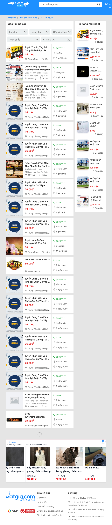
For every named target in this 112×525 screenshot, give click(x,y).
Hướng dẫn (42, 501)
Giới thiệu (41, 497)
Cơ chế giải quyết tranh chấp (50, 510)
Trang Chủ (11, 17)
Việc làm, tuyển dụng (28, 17)
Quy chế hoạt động (45, 506)
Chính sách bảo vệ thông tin (49, 515)
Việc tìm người (47, 17)
